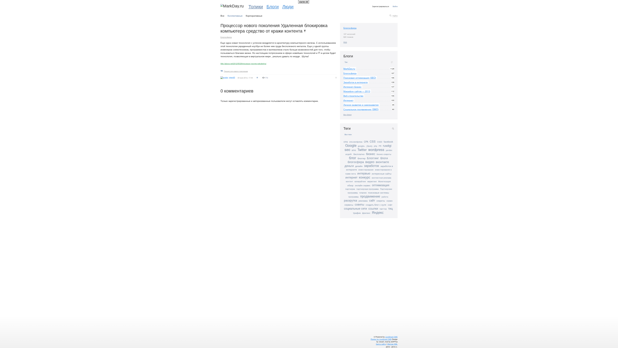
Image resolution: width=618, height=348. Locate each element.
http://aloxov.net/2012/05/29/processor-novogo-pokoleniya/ (243, 63)
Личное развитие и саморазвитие (361, 104)
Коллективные (235, 15)
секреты (380, 200)
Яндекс (378, 212)
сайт (372, 200)
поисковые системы (378, 192)
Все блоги (347, 114)
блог (352, 157)
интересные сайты (381, 173)
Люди (288, 6)
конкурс (364, 177)
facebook (388, 141)
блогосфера (356, 162)
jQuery (369, 146)
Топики (255, 6)
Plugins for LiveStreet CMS (381, 339)
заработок (371, 165)
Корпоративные (254, 15)
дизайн (359, 166)
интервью (363, 173)
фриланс (366, 213)
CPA (366, 141)
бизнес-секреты (384, 154)
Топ (346, 62)
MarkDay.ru (349, 68)
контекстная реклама (381, 177)
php (375, 146)
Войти (395, 6)
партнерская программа (367, 189)
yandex (389, 150)
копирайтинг (360, 181)
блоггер (361, 158)
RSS (345, 42)
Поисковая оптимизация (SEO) (359, 77)
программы (353, 196)
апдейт (348, 154)
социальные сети (355, 208)
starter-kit (303, 2)
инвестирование (366, 169)
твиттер (383, 208)
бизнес (370, 154)
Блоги (273, 6)
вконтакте (382, 162)
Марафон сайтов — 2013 (356, 91)
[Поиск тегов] (393, 128)
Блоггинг (373, 158)
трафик (357, 212)
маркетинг (372, 181)
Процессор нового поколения (236, 71)
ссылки (373, 208)
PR (380, 146)
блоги (384, 158)
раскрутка (350, 200)
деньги (349, 166)
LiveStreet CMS (391, 336)
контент (349, 181)
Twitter (362, 149)
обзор (350, 185)
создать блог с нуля (376, 204)
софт (390, 204)
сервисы (348, 204)
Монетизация (384, 181)
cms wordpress (355, 141)
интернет (351, 177)
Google (350, 145)
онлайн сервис (362, 185)
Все (222, 15)
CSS (373, 141)
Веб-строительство (353, 95)
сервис (389, 200)
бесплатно (359, 154)
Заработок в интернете (355, 82)
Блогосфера (226, 37)
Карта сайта (381, 344)
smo (354, 150)
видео (369, 161)
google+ (361, 146)
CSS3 (379, 141)
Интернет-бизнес (352, 86)
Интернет (348, 100)
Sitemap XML (392, 344)
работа (385, 196)
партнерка (350, 189)
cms (346, 141)
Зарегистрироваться (380, 6)
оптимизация (380, 185)
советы (359, 204)
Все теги (348, 134)
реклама (363, 200)
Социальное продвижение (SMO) (361, 109)
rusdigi (387, 145)
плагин (363, 192)
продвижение (370, 196)
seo (347, 149)
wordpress (376, 149)
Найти (395, 15)
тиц (390, 208)
